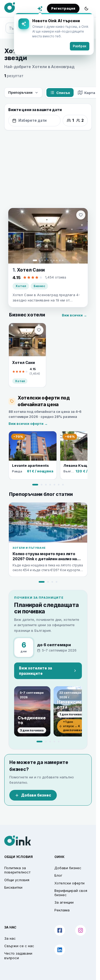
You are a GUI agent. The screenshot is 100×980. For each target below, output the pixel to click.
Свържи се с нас (19, 946)
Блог (58, 875)
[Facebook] (59, 930)
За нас (10, 938)
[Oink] (9, 7)
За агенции (64, 902)
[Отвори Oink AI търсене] (40, 8)
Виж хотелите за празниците (35, 671)
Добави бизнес (36, 795)
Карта (89, 93)
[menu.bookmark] (38, 330)
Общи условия (16, 880)
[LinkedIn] (59, 949)
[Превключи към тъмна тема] (86, 8)
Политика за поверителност (17, 870)
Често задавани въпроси (18, 955)
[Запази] (80, 214)
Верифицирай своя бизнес (70, 892)
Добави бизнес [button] (67, 868)
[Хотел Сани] (48, 236)
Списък (63, 93)
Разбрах (79, 46)
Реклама (62, 910)
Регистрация (63, 8)
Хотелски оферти (69, 883)
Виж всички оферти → (28, 424)
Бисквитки (13, 887)
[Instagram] (80, 930)
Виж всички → (74, 315)
